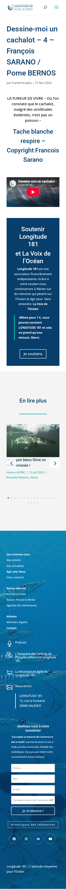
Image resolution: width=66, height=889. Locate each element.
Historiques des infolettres (33, 824)
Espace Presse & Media (21, 599)
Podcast (20, 642)
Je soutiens (33, 353)
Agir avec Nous (16, 571)
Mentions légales (17, 622)
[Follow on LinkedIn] (38, 839)
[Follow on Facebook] (14, 839)
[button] (11, 463)
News (34, 477)
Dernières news (16, 594)
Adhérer (12, 616)
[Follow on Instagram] (26, 839)
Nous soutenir (15, 577)
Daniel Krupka (22, 83)
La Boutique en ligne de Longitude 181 (31, 673)
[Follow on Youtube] (50, 839)
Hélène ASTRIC (15, 472)
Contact (11, 628)
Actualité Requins (17, 477)
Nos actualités (15, 566)
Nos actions (14, 560)
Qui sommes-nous (18, 554)
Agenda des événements (22, 605)
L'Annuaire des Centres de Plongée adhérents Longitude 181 (35, 657)
